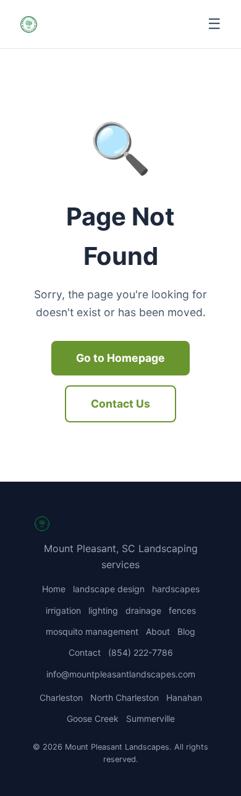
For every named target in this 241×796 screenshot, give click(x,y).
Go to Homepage (120, 357)
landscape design (109, 589)
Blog (186, 631)
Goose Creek (93, 718)
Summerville (150, 718)
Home (54, 589)
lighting (103, 610)
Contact (85, 652)
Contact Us (120, 403)
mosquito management (92, 631)
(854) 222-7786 (140, 652)
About (158, 631)
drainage (143, 610)
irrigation (63, 610)
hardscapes (176, 589)
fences (182, 610)
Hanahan (184, 697)
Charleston (61, 697)
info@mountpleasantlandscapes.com (120, 674)
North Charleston (124, 697)
